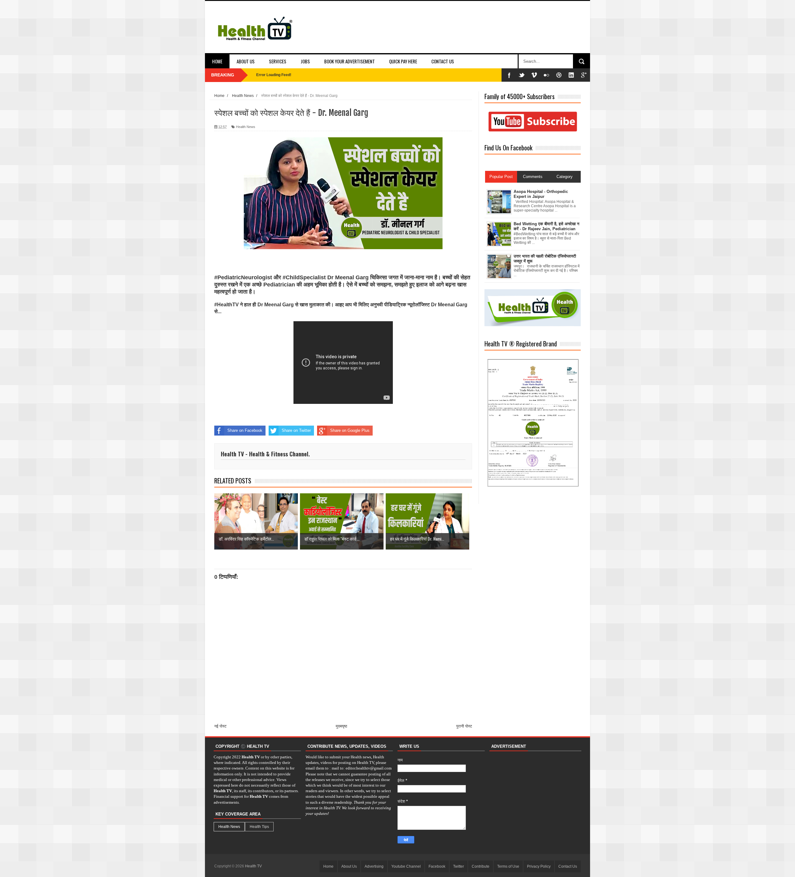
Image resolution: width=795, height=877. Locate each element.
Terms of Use (508, 866)
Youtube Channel (406, 866)
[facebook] (509, 75)
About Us (246, 61)
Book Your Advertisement (349, 61)
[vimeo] (534, 75)
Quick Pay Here (403, 61)
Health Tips (259, 826)
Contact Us (442, 61)
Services (277, 61)
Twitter (458, 866)
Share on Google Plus (350, 430)
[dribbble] (559, 75)
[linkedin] (571, 75)
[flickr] (546, 75)
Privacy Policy (539, 866)
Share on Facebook (244, 430)
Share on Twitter (296, 430)
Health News (245, 127)
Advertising (374, 866)
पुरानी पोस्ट (464, 726)
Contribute (480, 866)
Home (217, 61)
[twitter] (522, 75)
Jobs (305, 61)
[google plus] (584, 75)
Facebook (437, 866)
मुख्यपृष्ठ (341, 726)
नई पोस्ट (220, 726)
